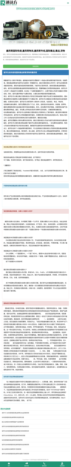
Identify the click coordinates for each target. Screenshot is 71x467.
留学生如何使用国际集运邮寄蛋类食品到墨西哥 (15, 444)
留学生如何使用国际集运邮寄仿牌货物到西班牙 (15, 426)
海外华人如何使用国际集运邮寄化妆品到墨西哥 (15, 413)
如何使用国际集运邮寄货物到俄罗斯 (12, 440)
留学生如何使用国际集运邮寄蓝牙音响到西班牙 (15, 431)
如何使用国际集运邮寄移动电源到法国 (13, 417)
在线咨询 (35, 66)
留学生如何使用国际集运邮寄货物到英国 (13, 435)
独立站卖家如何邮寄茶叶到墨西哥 (11, 449)
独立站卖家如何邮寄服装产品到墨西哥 (13, 422)
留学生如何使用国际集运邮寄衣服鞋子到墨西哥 (15, 453)
